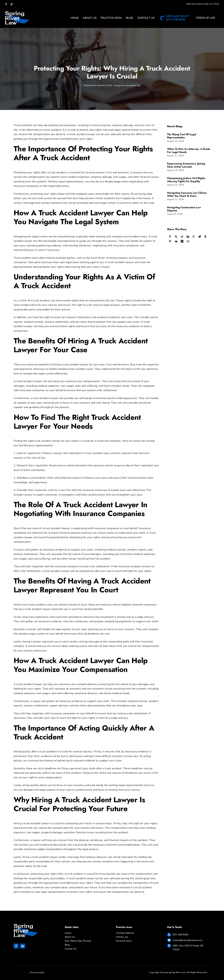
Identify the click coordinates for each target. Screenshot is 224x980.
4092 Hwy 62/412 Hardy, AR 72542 (202, 4)
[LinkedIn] (188, 236)
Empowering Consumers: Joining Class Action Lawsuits (186, 165)
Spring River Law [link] (177, 972)
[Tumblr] (205, 236)
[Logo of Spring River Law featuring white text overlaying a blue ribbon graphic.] (26, 925)
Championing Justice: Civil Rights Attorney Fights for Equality (186, 179)
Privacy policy (37, 972)
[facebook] (16, 946)
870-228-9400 (180, 934)
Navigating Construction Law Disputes (184, 208)
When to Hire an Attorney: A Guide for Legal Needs (188, 150)
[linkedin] (22, 946)
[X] (176, 236)
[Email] (188, 241)
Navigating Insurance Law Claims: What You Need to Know (187, 194)
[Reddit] (182, 236)
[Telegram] (199, 236)
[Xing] (182, 241)
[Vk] (176, 241)
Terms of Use (23, 972)
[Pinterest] (170, 241)
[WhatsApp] (193, 236)
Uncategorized (133, 85)
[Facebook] (170, 236)
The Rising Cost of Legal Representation (181, 135)
